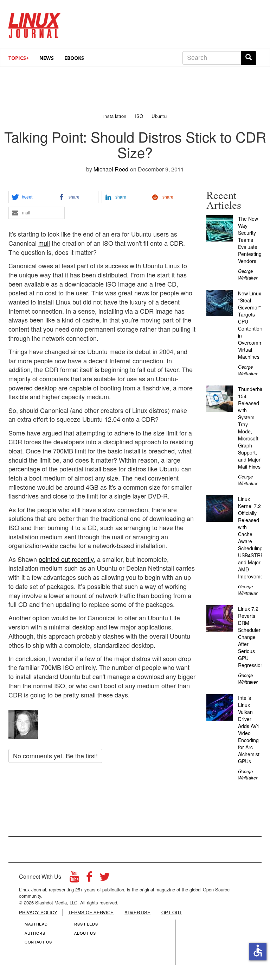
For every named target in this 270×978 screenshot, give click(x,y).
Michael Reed (111, 169)
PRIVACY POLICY (38, 912)
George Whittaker (247, 274)
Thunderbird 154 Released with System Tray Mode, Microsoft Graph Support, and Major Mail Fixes (251, 427)
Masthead (36, 924)
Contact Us (38, 942)
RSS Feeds (86, 924)
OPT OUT (171, 912)
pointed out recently (66, 559)
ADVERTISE (137, 912)
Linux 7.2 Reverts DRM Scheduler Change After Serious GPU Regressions (252, 637)
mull (44, 242)
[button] (30, 197)
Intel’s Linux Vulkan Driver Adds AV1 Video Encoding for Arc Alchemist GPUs (248, 729)
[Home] (34, 22)
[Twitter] (104, 878)
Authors (35, 933)
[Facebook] (89, 878)
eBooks (74, 58)
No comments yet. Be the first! (55, 755)
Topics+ (18, 58)
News (46, 58)
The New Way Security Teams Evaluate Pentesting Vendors (250, 239)
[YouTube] (74, 878)
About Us (85, 933)
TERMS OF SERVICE (91, 912)
